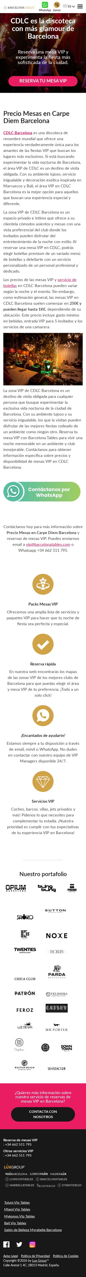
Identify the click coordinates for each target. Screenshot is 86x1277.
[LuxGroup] (14, 1166)
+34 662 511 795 (52, 551)
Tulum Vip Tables (17, 1202)
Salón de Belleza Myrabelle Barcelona (33, 1230)
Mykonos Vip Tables (19, 1216)
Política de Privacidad (35, 1256)
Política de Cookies (66, 1256)
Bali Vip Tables (15, 1223)
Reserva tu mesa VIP (43, 81)
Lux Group (39, 1260)
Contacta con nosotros (43, 1114)
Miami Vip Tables (17, 1209)
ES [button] (69, 6)
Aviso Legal (10, 1256)
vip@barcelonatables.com (48, 545)
